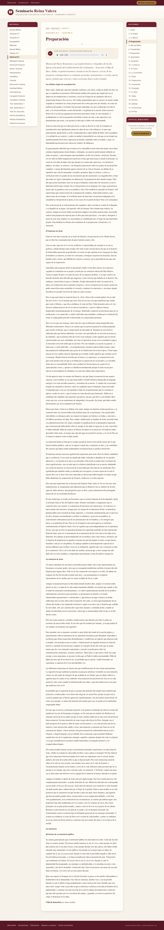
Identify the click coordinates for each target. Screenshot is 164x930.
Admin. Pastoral (16, 69)
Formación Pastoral (17, 65)
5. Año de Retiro (135, 45)
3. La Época (133, 38)
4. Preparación (135, 41)
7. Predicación (134, 53)
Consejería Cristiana (17, 100)
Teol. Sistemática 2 (17, 108)
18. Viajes (132, 96)
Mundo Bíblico (15, 49)
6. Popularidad (134, 49)
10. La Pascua (134, 65)
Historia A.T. (14, 53)
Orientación (35, 3)
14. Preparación (135, 80)
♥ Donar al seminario (146, 3)
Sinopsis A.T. (15, 34)
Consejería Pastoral (17, 96)
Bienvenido (11, 3)
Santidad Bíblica (16, 88)
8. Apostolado (134, 57)
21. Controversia (135, 108)
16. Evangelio (134, 88)
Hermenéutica (15, 73)
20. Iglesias (133, 104)
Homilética (14, 76)
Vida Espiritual (15, 92)
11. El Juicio (133, 69)
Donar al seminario (141, 133)
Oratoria (13, 80)
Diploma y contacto (48, 925)
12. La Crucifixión (135, 73)
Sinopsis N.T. (15, 38)
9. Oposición (133, 61)
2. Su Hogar (133, 34)
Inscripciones (23, 3)
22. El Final (133, 111)
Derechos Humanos (17, 123)
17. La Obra (133, 92)
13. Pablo (132, 76)
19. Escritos (133, 100)
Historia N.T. (15, 57)
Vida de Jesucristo (17, 111)
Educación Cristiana (17, 84)
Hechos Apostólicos (17, 115)
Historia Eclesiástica (17, 119)
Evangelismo (15, 41)
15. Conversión (134, 84)
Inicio (48, 28)
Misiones (13, 45)
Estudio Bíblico (15, 30)
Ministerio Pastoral (17, 61)
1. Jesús (132, 30)
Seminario (36, 10)
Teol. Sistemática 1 (17, 104)
